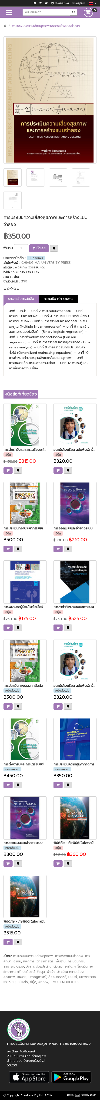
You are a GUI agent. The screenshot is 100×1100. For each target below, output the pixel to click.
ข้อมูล (41, 971)
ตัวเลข (58, 966)
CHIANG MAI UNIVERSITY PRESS (46, 262)
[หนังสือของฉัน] (46, 3)
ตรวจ (20, 966)
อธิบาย (22, 977)
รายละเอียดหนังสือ (21, 298)
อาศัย (17, 961)
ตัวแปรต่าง (43, 966)
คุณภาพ (9, 977)
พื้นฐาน (61, 961)
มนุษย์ (72, 977)
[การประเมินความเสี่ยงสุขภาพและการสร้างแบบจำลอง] (50, 100)
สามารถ (8, 966)
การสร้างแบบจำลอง (69, 956)
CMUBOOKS (69, 982)
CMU (54, 982)
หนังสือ (23, 982)
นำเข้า (51, 971)
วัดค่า (30, 966)
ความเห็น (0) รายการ (58, 298)
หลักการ (28, 961)
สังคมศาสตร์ (57, 977)
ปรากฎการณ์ (37, 977)
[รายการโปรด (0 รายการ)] (35, 3)
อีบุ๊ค (33, 982)
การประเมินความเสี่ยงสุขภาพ (33, 956)
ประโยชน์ (29, 971)
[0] (88, 12)
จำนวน (8, 248)
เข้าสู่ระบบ (80, 3)
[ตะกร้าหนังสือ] (40, 3)
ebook (43, 982)
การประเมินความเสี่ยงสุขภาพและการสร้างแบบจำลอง (46, 26)
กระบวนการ (76, 961)
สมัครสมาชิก (61, 3)
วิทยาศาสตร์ (45, 961)
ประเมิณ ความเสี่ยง (70, 971)
